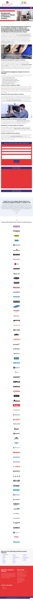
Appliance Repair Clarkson (7, 9)
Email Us (3, 587)
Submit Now (16, 161)
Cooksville (4, 557)
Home (2, 9)
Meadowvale (25, 554)
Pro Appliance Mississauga (22, 597)
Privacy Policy (19, 582)
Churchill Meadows (5, 554)
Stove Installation (20, 581)
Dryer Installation (20, 577)
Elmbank (4, 561)
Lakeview (14, 558)
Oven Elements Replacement (22, 575)
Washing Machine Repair (21, 576)
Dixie (3, 558)
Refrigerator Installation (21, 580)
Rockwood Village (25, 557)
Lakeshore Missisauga (16, 557)
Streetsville (24, 558)
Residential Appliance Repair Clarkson (17, 9)
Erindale (14, 554)
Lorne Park (14, 561)
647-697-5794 (4, 588)
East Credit (4, 560)
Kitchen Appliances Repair (21, 574)
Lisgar (14, 560)
